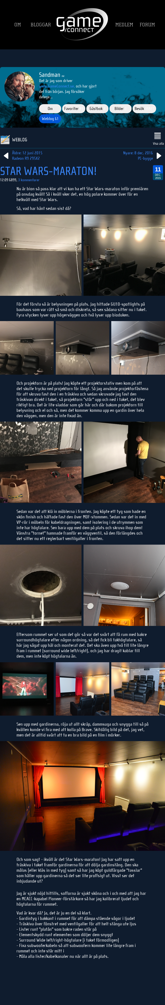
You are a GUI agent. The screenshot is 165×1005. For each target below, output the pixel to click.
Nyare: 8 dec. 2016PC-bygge (138, 155)
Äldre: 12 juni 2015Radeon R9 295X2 (27, 155)
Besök (144, 108)
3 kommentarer (29, 180)
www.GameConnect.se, (57, 86)
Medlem (124, 24)
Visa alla (158, 143)
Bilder (120, 108)
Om (17, 24)
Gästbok (97, 108)
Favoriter (73, 108)
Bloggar (41, 24)
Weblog (50, 118)
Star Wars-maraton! (48, 171)
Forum (147, 24)
